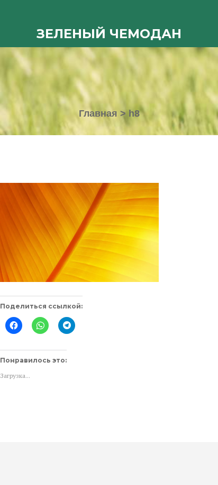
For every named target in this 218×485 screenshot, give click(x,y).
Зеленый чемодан (109, 33)
